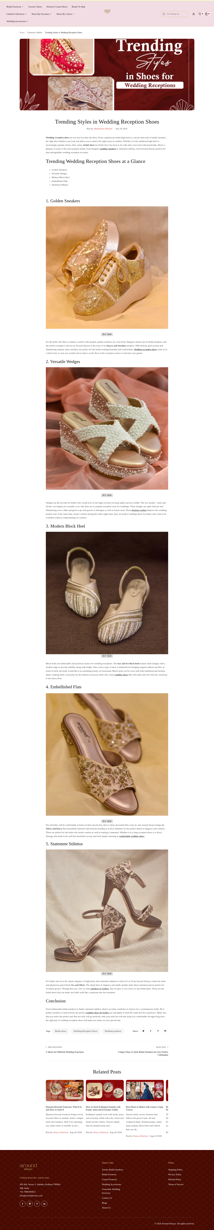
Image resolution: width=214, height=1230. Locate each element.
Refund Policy (174, 1179)
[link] (143, 1031)
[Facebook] (22, 1204)
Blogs (104, 1203)
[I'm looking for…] (164, 14)
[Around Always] (107, 14)
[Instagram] (30, 1204)
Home (22, 32)
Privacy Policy (174, 1174)
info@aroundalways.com (31, 1195)
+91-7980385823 (28, 1192)
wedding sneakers (113, 1031)
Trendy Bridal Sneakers (112, 1169)
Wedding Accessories (111, 1184)
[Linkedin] (44, 1204)
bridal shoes (60, 1031)
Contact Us (107, 1198)
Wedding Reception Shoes (85, 1031)
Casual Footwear (109, 1179)
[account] (193, 14)
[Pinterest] (37, 1204)
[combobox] (174, 14)
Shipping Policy (175, 1169)
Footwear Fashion (34, 32)
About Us (106, 1208)
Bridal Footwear (109, 1174)
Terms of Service (176, 1184)
